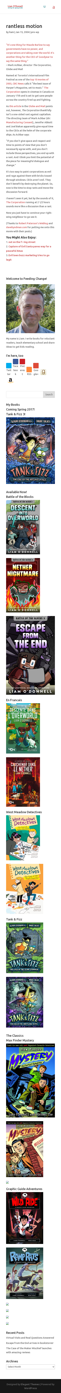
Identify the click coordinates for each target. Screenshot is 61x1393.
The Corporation (15, 202)
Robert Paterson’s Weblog (33, 223)
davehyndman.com (16, 227)
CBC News (18, 83)
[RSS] (29, 369)
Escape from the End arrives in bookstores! (29, 1343)
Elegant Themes (30, 1384)
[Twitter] (9, 365)
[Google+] (36, 365)
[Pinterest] (22, 361)
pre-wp (35, 32)
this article (15, 106)
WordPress (30, 1388)
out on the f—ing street (21, 242)
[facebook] (15, 361)
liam (11, 32)
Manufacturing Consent (19, 122)
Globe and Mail (37, 106)
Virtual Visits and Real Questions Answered (30, 1337)
